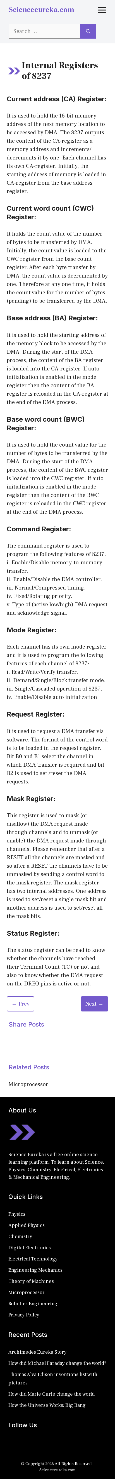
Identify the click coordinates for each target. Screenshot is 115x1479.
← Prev (20, 1004)
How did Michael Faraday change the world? (57, 1363)
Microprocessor (28, 1084)
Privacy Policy (23, 1315)
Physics (16, 1214)
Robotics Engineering (33, 1303)
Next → (94, 1004)
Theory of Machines (31, 1281)
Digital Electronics (29, 1248)
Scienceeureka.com (41, 10)
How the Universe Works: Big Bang (47, 1405)
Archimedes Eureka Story (37, 1352)
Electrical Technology (33, 1259)
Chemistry (20, 1236)
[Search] (88, 31)
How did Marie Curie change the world (51, 1394)
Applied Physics (26, 1225)
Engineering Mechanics (35, 1270)
